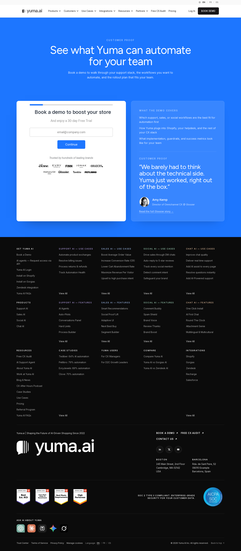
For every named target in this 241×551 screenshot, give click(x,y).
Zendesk (191, 368)
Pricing (172, 11)
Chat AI (20, 326)
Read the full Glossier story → (156, 211)
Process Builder (67, 332)
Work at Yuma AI (25, 374)
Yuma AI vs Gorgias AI (155, 362)
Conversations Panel (70, 320)
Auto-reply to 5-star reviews (159, 260)
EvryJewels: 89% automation (74, 368)
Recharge (191, 374)
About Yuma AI (24, 368)
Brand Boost (150, 332)
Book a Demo (24, 254)
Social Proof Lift (109, 314)
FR (210, 2)
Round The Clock (195, 320)
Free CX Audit (158, 11)
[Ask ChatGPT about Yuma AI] (21, 528)
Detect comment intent (156, 272)
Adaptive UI (107, 320)
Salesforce (192, 380)
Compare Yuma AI (153, 356)
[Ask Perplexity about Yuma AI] (42, 528)
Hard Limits (64, 326)
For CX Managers (110, 356)
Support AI (22, 308)
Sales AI (21, 314)
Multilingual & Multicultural (199, 332)
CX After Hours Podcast (29, 386)
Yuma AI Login (24, 269)
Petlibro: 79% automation (72, 362)
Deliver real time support (199, 260)
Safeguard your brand (156, 278)
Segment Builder (110, 332)
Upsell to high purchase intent (117, 278)
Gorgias (190, 362)
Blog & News (23, 380)
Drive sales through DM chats (159, 254)
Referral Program (26, 409)
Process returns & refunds (73, 266)
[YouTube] (178, 449)
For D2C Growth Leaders (114, 362)
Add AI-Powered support (199, 278)
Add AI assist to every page (201, 266)
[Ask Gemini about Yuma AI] (53, 528)
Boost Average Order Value (116, 254)
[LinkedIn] (159, 449)
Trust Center (23, 543)
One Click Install (194, 308)
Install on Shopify (26, 275)
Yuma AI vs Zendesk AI (156, 368)
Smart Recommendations (114, 308)
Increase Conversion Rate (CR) (118, 260)
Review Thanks (152, 326)
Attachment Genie (195, 326)
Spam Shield (150, 314)
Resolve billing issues (70, 260)
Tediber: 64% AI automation (74, 356)
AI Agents (64, 308)
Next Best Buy (109, 326)
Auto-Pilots (64, 314)
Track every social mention (158, 266)
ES (217, 2)
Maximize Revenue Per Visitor (117, 272)
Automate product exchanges (75, 254)
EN (203, 2)
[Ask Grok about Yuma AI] (64, 528)
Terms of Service (39, 543)
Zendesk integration (27, 287)
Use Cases (22, 397)
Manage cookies (75, 543)
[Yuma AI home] (32, 11)
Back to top (217, 543)
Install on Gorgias (26, 281)
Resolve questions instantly (200, 272)
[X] (169, 449)
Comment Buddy (152, 308)
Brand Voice (150, 320)
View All (63, 293)
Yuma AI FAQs (24, 293)
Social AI (21, 320)
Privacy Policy (57, 543)
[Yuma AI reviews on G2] (52, 497)
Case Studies (24, 391)
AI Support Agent (26, 362)
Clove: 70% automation (71, 374)
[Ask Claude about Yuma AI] (31, 528)
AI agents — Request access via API (34, 262)
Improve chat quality (197, 254)
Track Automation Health (72, 272)
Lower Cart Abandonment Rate (117, 266)
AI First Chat (192, 314)
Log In (192, 11)
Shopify (190, 356)
